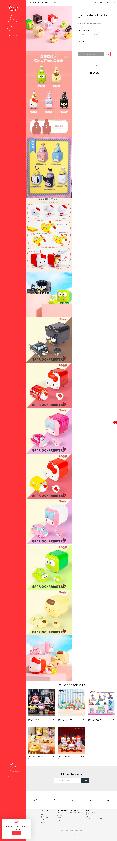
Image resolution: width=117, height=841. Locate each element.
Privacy (43, 816)
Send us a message (75, 814)
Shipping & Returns (46, 817)
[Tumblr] (19, 771)
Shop (13, 15)
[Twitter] (13, 771)
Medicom (59, 817)
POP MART (59, 814)
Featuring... (13, 24)
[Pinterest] (16, 771)
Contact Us (44, 822)
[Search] (114, 3)
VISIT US (88, 810)
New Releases (13, 17)
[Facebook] (10, 771)
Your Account (44, 819)
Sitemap (43, 821)
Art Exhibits (13, 21)
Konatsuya (59, 820)
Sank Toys (59, 815)
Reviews (91, 61)
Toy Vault (13, 26)
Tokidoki (59, 819)
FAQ (42, 814)
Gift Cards (13, 35)
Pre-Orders (13, 19)
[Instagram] (7, 771)
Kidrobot (59, 812)
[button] (94, 23)
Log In (13, 33)
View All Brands (61, 822)
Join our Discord (13, 30)
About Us (43, 813)
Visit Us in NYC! (13, 28)
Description (81, 61)
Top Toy (80, 12)
